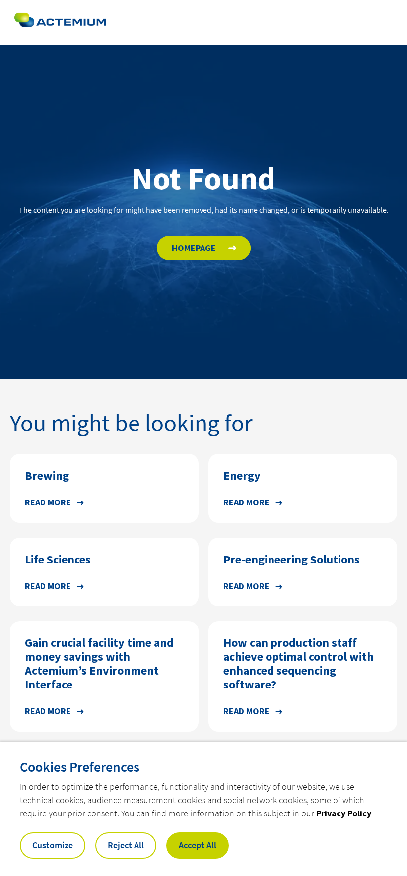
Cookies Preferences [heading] (79, 767)
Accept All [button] (197, 845)
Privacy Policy (343, 813)
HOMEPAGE (194, 247)
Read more (48, 502)
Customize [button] (52, 845)
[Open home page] (60, 22)
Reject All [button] (126, 845)
